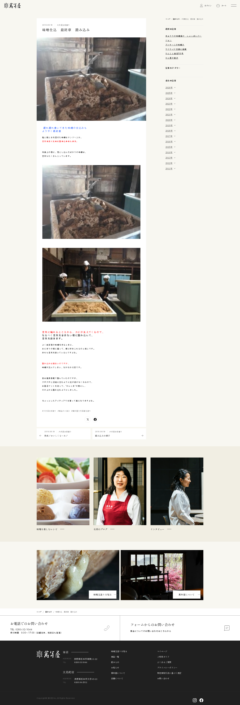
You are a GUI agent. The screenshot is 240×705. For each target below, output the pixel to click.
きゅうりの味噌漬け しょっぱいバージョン (184, 38)
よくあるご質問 (164, 662)
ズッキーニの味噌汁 (175, 45)
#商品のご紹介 (64, 411)
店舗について (117, 678)
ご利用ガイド (163, 657)
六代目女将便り (63, 25)
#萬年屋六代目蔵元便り (81, 411)
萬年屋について (187, 594)
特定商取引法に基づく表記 (169, 673)
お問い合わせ (163, 678)
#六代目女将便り (49, 411)
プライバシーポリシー (167, 668)
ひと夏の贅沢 (172, 58)
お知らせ (115, 668)
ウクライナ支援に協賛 (176, 49)
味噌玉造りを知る (102, 594)
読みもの (176, 19)
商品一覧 (115, 657)
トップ (168, 19)
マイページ (162, 651)
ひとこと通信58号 (175, 54)
